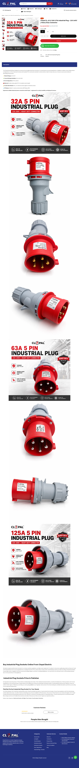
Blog (48, 747)
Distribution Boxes (38, 743)
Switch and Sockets (17, 698)
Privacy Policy (49, 741)
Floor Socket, (29, 698)
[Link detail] (69, 758)
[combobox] (36, 3)
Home (3, 15)
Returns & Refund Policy (52, 743)
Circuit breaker (35, 698)
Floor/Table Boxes (38, 747)
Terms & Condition (50, 745)
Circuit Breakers (37, 741)
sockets (31, 684)
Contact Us (49, 738)
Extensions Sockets (38, 745)
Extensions (41, 698)
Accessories (36, 736)
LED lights (24, 698)
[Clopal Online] (9, 4)
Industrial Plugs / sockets (39, 749)
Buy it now (59, 40)
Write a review (51, 712)
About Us (49, 736)
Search (49, 3)
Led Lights (36, 738)
